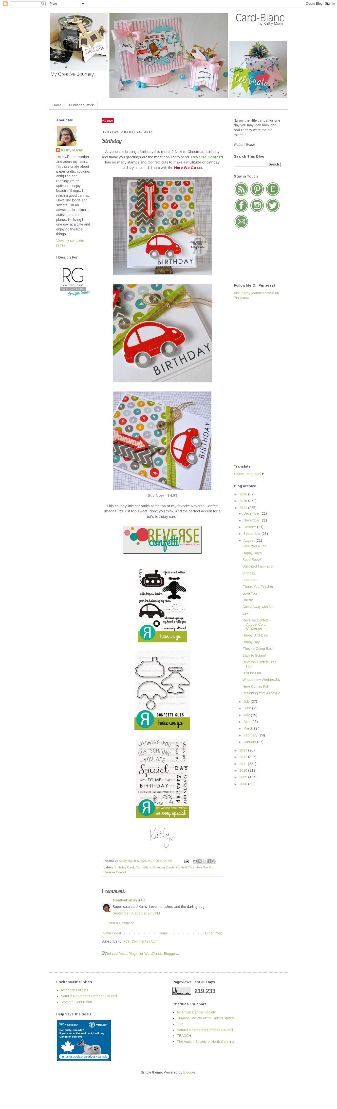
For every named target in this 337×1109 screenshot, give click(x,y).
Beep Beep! (252, 560)
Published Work (81, 105)
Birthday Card (124, 867)
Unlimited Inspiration (258, 566)
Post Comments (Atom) (141, 941)
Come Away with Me (258, 607)
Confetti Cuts (185, 867)
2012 (243, 757)
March (248, 728)
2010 (243, 770)
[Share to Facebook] (209, 861)
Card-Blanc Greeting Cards (155, 867)
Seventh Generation (76, 1002)
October (250, 527)
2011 (243, 764)
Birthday (249, 573)
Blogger (189, 1072)
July (247, 701)
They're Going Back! (259, 649)
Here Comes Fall (256, 686)
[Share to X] (204, 861)
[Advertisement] (253, 382)
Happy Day (251, 642)
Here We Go (204, 867)
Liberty (248, 600)
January (250, 742)
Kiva (180, 1024)
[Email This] (195, 861)
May (247, 715)
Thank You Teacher (258, 586)
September (252, 534)
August (249, 540)
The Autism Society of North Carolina (205, 1042)
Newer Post (112, 933)
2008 (243, 784)
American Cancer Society (196, 1012)
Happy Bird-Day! (255, 635)
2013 (243, 750)
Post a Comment (121, 923)
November (252, 520)
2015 (243, 501)
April (247, 722)
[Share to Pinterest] (213, 861)
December (252, 513)
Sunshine (250, 580)
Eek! (246, 613)
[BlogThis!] (199, 861)
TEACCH (184, 1036)
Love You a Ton (255, 546)
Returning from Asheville (261, 693)
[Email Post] (186, 861)
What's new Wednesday (262, 680)
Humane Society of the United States (205, 1018)
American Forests (74, 990)
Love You (250, 593)
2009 (243, 777)
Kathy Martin (72, 150)
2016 (243, 494)
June (247, 708)
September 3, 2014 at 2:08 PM (136, 913)
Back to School (254, 655)
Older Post (213, 933)
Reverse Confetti (115, 872)
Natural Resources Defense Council (89, 996)
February (251, 735)
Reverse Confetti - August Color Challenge (257, 624)
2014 (243, 508)
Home (57, 105)
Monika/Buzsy (125, 900)
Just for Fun (252, 673)
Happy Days (252, 553)
